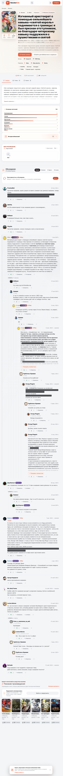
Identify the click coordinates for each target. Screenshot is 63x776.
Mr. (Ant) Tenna (12, 588)
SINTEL (9, 205)
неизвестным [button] (34, 448)
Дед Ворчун (11, 483)
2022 (30, 12)
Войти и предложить (42, 693)
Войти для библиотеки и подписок (45, 54)
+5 (11, 274)
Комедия (35, 66)
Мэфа (9, 237)
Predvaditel (11, 188)
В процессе (36, 12)
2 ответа (27, 488)
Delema (9, 518)
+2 (11, 232)
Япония (10, 8)
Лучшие (43, 170)
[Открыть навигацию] (3, 3)
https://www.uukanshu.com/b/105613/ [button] (34, 354)
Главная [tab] (7, 80)
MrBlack (10, 215)
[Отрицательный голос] (13, 199)
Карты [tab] (28, 80)
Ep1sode (10, 665)
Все (55, 148)
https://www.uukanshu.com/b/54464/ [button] (33, 361)
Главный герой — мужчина (33, 69)
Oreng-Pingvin (30, 384)
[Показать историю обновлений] (56, 136)
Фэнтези (29, 66)
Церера (15, 291)
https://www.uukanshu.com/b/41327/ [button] (32, 343)
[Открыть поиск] (32, 2)
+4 (24, 370)
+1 (16, 287)
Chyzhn (9, 226)
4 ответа (27, 614)
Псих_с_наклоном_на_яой (21, 621)
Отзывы (56, 170)
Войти (57, 2)
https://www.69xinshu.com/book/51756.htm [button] (38, 395)
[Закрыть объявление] (50, 770)
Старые (49, 170)
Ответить (19, 199)
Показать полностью (9, 101)
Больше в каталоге (53, 686)
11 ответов (28, 274)
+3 (16, 628)
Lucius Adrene (11, 603)
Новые (37, 170)
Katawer (15, 495)
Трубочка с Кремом (29, 373)
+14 (11, 672)
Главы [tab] (17, 80)
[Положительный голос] (8, 199)
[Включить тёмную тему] (50, 2)
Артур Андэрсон (12, 577)
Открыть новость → (19, 772)
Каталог (4, 8)
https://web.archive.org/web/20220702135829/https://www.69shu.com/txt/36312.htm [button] (42, 391)
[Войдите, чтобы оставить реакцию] (25, 199)
